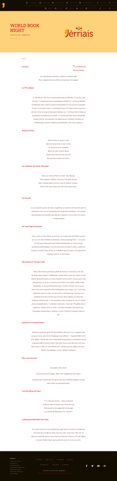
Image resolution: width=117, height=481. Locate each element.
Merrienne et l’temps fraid (33, 262)
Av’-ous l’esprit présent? (32, 226)
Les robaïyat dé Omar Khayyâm (35, 166)
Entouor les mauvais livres (33, 322)
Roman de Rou (28, 130)
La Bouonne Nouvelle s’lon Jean (35, 419)
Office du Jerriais (20, 35)
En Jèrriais (26, 198)
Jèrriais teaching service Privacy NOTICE (54, 473)
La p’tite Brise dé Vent (31, 391)
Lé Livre (25, 67)
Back (24, 58)
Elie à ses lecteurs (29, 358)
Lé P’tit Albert (28, 88)
